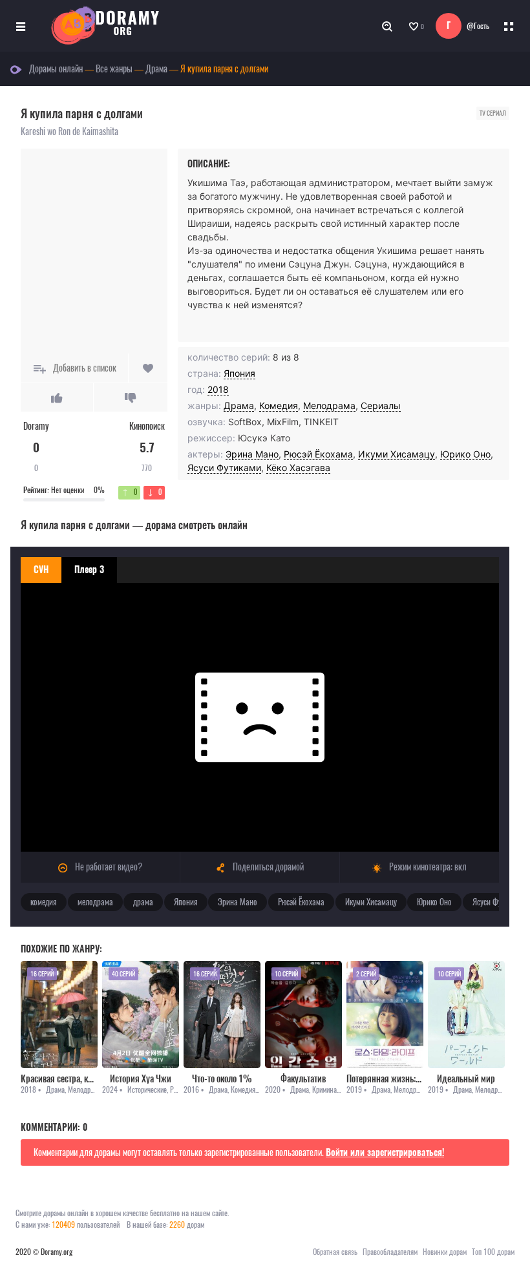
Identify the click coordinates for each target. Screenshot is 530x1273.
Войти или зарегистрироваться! (385, 1152)
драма (143, 901)
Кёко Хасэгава (298, 467)
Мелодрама (329, 405)
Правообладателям (390, 1252)
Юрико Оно (465, 453)
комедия (43, 901)
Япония (239, 373)
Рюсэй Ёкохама (318, 453)
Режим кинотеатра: (427, 867)
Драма (239, 405)
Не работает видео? (107, 867)
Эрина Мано (252, 453)
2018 (218, 389)
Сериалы (381, 405)
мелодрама (95, 901)
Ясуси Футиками (224, 467)
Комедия (278, 405)
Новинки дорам (445, 1252)
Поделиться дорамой (267, 867)
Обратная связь (335, 1252)
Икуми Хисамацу (396, 453)
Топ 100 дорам (493, 1252)
